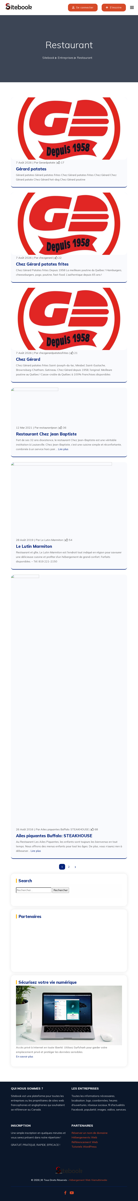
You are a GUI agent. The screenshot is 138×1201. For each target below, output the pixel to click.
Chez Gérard (28, 359)
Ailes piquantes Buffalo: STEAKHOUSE (65, 829)
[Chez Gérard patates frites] (69, 223)
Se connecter (84, 7)
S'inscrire (115, 7)
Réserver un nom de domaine (90, 1133)
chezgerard (46, 257)
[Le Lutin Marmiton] (61, 499)
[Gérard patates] (69, 128)
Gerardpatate (47, 162)
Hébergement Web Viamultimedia (88, 1180)
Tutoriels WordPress (84, 1146)
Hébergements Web (84, 1137)
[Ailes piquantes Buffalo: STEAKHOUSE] (25, 700)
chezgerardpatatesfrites (53, 353)
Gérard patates (31, 168)
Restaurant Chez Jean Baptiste (46, 433)
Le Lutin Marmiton (52, 540)
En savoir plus (24, 1056)
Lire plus (63, 449)
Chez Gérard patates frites (42, 264)
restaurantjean (48, 427)
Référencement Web (85, 1142)
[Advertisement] (69, 943)
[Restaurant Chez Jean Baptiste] (34, 405)
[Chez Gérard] (69, 318)
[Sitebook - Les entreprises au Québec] (18, 6)
